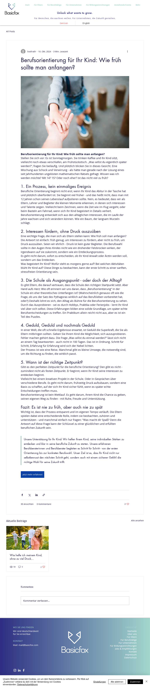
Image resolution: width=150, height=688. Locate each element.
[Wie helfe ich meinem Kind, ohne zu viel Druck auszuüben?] (27, 538)
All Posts (10, 31)
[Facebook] (23, 670)
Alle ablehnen (117, 681)
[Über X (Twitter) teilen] (29, 495)
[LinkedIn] (19, 670)
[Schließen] (146, 682)
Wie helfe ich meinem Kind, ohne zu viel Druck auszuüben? (26, 556)
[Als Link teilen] (43, 495)
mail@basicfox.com (28, 644)
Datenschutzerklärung (27, 684)
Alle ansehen (137, 520)
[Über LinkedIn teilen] (36, 495)
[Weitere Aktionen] (127, 51)
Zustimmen (135, 681)
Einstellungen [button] (99, 681)
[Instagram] (15, 670)
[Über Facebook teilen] (22, 495)
